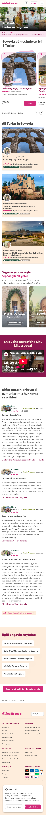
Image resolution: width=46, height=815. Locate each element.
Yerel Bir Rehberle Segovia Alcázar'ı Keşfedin (19, 207)
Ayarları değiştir (14, 807)
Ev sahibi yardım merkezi (10, 752)
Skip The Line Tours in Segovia (18, 658)
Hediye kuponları (8, 740)
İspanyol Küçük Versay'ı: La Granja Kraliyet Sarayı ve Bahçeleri (23, 254)
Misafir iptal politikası (32, 730)
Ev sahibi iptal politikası (9, 755)
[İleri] (41, 113)
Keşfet (30, 103)
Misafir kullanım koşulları (33, 734)
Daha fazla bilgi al (37, 34)
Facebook (5, 770)
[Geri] (36, 113)
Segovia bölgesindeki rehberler (18, 643)
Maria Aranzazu (29, 408)
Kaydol (34, 3)
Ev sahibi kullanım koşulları (11, 759)
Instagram (5, 774)
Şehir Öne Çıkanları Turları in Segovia (21, 651)
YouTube (5, 777)
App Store (28, 752)
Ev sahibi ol (6, 762)
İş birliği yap (6, 744)
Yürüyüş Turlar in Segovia (15, 666)
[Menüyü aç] (42, 3)
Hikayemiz (5, 727)
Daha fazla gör (15, 323)
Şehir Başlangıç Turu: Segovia (17, 159)
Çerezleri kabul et (32, 807)
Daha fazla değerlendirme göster (18, 613)
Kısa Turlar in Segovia (14, 674)
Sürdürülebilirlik (7, 734)
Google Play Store (31, 755)
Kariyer (4, 730)
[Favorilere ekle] (41, 130)
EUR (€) (35, 714)
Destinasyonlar (7, 737)
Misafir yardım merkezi (32, 727)
